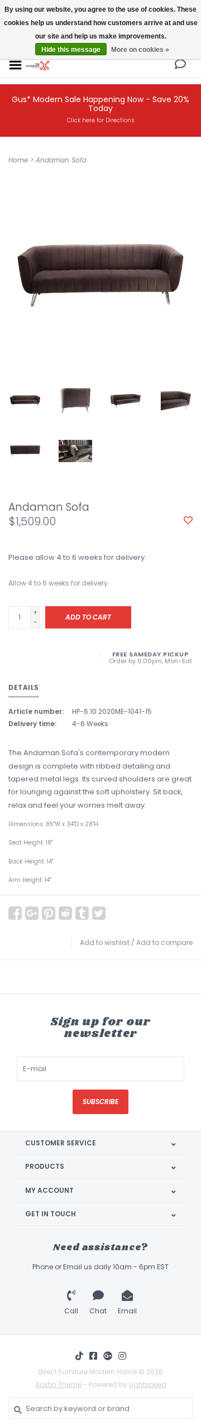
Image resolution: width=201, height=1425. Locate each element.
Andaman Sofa (61, 160)
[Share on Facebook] (15, 913)
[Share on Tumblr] (82, 913)
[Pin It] (48, 913)
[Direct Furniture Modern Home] (38, 64)
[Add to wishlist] (188, 521)
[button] (180, 65)
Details (23, 687)
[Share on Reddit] (65, 913)
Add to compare (164, 942)
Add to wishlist (105, 942)
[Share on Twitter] (99, 913)
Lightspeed (147, 1384)
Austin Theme (58, 1384)
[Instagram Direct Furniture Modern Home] (122, 1355)
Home (18, 160)
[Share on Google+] (32, 913)
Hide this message (70, 50)
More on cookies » (140, 50)
